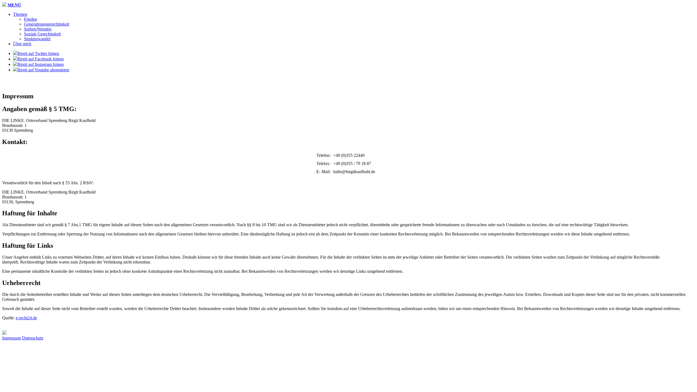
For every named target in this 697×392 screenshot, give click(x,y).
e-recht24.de (26, 318)
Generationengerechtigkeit (46, 24)
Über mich (22, 43)
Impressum (11, 338)
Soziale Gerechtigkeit (42, 34)
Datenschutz (32, 338)
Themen (20, 14)
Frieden (30, 19)
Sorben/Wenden (37, 29)
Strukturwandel (37, 38)
